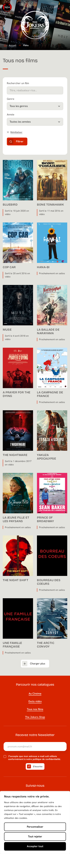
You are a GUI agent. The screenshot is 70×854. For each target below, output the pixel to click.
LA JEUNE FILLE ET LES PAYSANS (16, 519)
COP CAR (9, 267)
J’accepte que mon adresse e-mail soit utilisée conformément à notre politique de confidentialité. (34, 758)
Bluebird (10, 204)
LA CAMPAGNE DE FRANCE (50, 394)
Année (10, 114)
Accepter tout (35, 846)
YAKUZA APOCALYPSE (46, 456)
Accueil (12, 45)
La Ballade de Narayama (48, 331)
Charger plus (37, 663)
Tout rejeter (35, 836)
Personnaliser (35, 826)
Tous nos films (35, 709)
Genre (10, 99)
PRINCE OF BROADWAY (45, 519)
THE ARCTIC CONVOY (45, 644)
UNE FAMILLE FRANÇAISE (12, 644)
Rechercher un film (18, 83)
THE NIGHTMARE (15, 455)
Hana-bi (43, 267)
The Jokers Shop (35, 717)
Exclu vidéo (35, 701)
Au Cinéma (35, 693)
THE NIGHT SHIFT (15, 580)
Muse (7, 329)
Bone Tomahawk (50, 204)
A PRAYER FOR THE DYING (16, 394)
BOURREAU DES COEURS (49, 582)
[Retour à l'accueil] (7, 7)
